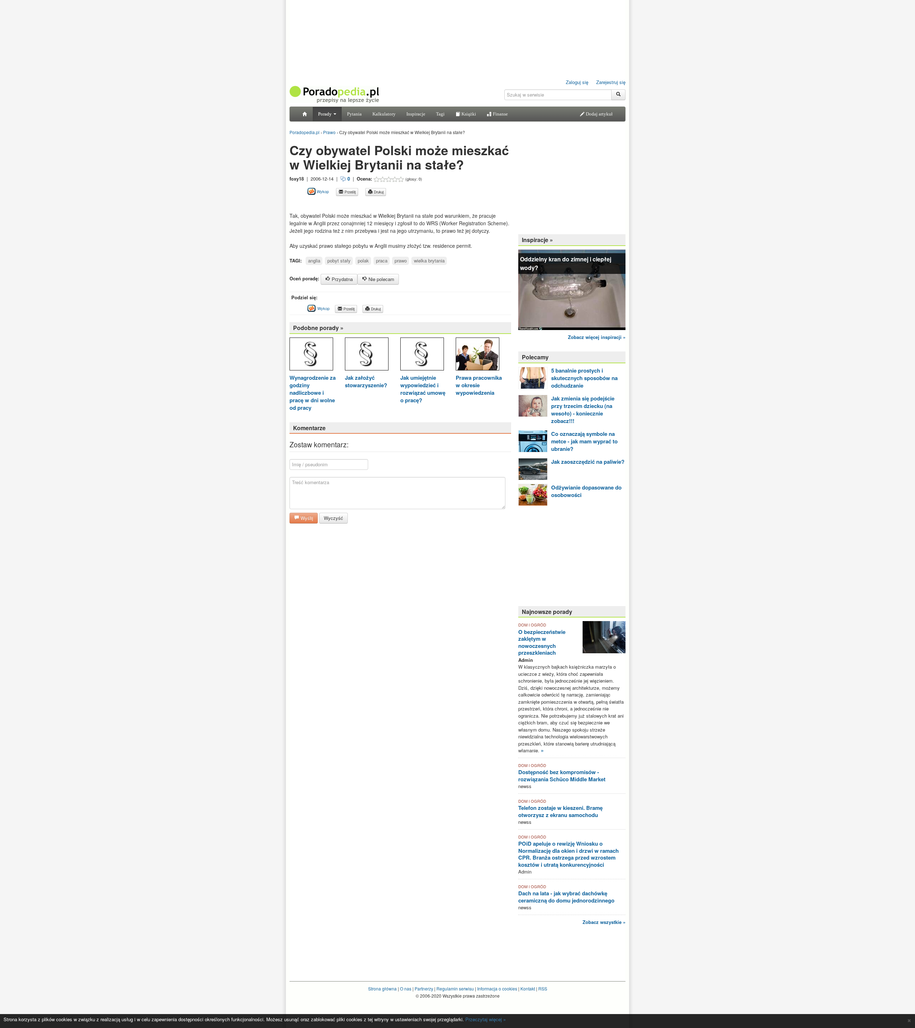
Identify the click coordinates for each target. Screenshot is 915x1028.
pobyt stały (339, 260)
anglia (314, 260)
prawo (401, 260)
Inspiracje (415, 114)
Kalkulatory (384, 114)
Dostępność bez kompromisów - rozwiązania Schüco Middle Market (561, 775)
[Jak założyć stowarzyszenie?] (367, 355)
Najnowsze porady (547, 612)
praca (381, 260)
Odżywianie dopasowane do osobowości (586, 491)
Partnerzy (424, 988)
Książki (468, 114)
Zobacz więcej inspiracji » (596, 337)
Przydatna (341, 279)
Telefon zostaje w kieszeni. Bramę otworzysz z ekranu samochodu (560, 811)
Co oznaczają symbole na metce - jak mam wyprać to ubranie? (584, 441)
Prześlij (349, 192)
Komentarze (309, 428)
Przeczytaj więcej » (485, 1019)
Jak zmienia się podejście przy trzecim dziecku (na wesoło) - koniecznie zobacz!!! (582, 409)
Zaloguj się (577, 82)
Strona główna (382, 988)
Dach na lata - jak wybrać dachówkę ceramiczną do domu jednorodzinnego (566, 896)
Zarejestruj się (610, 82)
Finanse (500, 114)
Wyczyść (333, 518)
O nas (405, 988)
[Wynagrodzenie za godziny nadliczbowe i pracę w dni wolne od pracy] (311, 355)
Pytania (354, 114)
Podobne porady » (318, 328)
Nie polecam (380, 279)
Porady (325, 114)
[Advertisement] (373, 204)
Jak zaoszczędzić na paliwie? (587, 462)
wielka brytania (429, 260)
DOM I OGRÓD (532, 625)
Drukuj (378, 192)
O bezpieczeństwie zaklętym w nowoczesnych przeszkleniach (541, 642)
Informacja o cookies (497, 988)
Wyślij (306, 518)
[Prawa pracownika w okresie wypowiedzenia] (477, 355)
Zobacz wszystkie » (604, 922)
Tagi (440, 114)
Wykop (322, 191)
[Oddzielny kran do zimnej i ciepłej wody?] (571, 289)
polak (363, 260)
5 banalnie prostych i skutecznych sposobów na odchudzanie (584, 378)
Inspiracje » (537, 240)
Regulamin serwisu (455, 988)
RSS (542, 988)
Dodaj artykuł (599, 114)
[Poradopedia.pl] (334, 93)
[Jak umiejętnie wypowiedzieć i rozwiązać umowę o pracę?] (422, 355)
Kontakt (527, 988)
